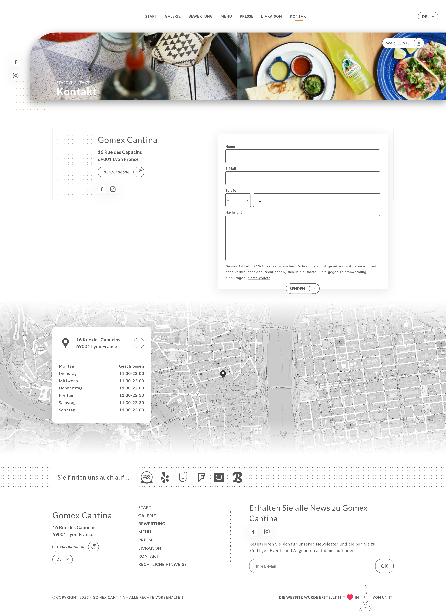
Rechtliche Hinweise (162, 564)
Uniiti (388, 597)
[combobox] (238, 200)
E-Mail (230, 168)
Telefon (232, 190)
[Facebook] (16, 62)
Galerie (173, 16)
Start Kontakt (73, 82)
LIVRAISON (271, 16)
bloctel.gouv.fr (259, 278)
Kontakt (299, 16)
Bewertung (201, 16)
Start (151, 16)
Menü (226, 16)
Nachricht (233, 212)
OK (384, 566)
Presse (246, 16)
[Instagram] (16, 75)
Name (230, 147)
